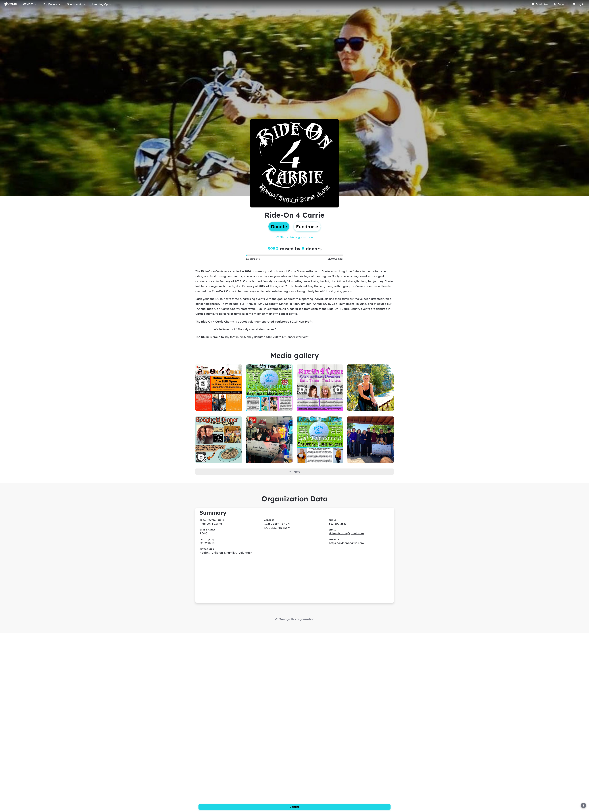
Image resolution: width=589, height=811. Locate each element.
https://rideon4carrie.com (346, 543)
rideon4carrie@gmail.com (346, 533)
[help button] (583, 805)
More (297, 471)
